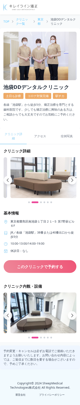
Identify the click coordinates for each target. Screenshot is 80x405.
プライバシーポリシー (52, 394)
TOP (6, 21)
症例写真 (67, 136)
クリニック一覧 (22, 21)
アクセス (40, 136)
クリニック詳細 (13, 136)
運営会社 (20, 394)
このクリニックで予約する (40, 266)
